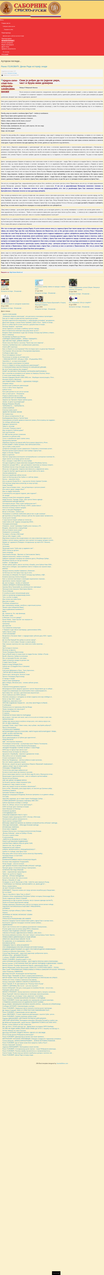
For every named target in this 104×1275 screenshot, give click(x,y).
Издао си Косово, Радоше (11, 452)
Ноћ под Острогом (8, 432)
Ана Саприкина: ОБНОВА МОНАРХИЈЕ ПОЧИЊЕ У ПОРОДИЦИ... (24, 998)
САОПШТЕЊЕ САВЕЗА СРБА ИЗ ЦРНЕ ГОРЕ (17, 843)
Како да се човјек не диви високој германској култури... (20, 318)
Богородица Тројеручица (10, 711)
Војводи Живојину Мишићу (11, 404)
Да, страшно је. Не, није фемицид (13, 613)
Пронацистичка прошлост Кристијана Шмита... (17, 589)
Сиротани (5, 638)
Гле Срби (5, 796)
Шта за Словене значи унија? (12, 530)
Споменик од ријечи (9, 811)
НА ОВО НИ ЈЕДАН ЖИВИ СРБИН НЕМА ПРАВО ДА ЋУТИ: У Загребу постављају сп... (31, 1028)
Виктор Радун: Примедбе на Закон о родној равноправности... (23, 975)
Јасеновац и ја (7, 916)
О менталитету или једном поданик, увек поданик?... (20, 493)
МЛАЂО (5, 568)
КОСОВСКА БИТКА (8, 943)
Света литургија (7, 552)
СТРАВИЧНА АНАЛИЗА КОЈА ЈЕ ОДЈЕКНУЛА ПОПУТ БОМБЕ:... (23, 1002)
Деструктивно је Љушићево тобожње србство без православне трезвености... (28, 516)
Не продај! (5, 495)
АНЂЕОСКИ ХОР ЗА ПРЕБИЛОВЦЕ (14, 398)
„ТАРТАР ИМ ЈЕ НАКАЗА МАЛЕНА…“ (14, 672)
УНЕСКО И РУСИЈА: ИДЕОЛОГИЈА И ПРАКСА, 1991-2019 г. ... (23, 933)
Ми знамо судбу (7, 615)
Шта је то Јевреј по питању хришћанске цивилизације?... (21, 365)
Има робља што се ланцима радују (14, 756)
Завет (4, 646)
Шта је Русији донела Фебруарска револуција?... (18, 1034)
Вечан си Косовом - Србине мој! (13, 511)
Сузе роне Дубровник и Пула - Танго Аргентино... (18, 670)
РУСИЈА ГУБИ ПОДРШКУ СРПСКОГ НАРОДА (17, 931)
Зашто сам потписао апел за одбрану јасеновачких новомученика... (25, 927)
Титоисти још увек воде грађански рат (15, 770)
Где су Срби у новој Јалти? (11, 446)
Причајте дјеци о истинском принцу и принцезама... (19, 868)
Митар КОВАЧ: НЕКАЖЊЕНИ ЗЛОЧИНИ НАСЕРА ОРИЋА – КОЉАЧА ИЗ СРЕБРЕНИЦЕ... (32, 1004)
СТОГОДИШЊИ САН (9, 813)
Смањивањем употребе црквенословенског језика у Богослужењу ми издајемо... (29, 420)
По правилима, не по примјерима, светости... (17, 941)
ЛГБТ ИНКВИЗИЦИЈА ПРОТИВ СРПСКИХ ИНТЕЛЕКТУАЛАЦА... (23, 947)
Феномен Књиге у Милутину (11, 379)
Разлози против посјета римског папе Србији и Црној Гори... (22, 450)
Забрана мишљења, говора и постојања (15, 556)
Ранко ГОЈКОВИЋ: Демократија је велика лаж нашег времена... (23, 1036)
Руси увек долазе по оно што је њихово (15, 391)
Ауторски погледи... (13, 73)
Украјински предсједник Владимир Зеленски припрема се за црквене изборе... (28, 794)
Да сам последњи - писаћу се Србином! (15, 583)
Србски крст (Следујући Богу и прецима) (15, 666)
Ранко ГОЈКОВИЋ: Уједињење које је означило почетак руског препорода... (27, 1008)
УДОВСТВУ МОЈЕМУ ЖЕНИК (12, 412)
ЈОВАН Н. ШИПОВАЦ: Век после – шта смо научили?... (20, 986)
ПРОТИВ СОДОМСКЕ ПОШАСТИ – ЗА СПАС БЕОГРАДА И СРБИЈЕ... (25, 703)
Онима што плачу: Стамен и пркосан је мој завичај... (20, 979)
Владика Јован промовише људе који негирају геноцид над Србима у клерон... (28, 332)
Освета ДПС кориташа (9, 347)
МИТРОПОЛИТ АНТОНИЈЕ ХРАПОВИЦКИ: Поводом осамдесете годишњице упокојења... (32, 1038)
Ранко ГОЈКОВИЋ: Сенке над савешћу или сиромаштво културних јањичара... (28, 1000)
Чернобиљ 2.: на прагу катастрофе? (14, 361)
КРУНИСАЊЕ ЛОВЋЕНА (10, 827)
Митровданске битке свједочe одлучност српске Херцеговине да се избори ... (28, 688)
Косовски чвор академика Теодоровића (15, 861)
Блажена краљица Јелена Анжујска (14, 577)
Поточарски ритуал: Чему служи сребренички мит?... (20, 503)
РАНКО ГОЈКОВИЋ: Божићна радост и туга (16, 959)
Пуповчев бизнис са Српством (12, 855)
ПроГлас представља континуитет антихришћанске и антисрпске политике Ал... (29, 457)
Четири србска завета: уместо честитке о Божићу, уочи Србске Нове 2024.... (27, 564)
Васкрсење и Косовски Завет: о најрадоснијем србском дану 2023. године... (27, 636)
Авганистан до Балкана (10, 778)
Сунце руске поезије (9, 518)
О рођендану (6, 705)
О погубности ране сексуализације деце (15, 593)
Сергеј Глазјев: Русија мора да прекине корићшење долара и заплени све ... (28, 1053)
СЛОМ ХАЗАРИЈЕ (8, 408)
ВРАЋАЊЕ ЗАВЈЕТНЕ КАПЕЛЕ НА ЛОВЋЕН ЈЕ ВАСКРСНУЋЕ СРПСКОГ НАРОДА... (30, 823)
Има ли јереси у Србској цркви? (13, 430)
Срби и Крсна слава (9, 632)
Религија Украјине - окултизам (12, 326)
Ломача (5, 912)
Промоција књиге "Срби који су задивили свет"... (18, 548)
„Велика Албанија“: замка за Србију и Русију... (17, 833)
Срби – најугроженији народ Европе (14, 872)
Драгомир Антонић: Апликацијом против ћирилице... (19, 973)
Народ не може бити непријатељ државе (16, 497)
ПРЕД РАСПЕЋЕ (7, 739)
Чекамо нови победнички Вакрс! (13, 607)
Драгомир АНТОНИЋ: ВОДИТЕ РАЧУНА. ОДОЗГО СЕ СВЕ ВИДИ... (24, 1032)
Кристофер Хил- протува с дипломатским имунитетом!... (21, 693)
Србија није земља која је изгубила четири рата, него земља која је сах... (26, 721)
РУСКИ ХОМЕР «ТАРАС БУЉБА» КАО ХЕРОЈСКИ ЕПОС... (22, 444)
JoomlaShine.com (62, 1063)
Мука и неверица (8, 334)
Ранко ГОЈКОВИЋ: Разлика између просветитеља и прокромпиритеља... (26, 1051)
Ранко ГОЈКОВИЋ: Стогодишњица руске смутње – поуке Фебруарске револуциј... (29, 1049)
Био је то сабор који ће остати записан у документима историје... (24, 324)
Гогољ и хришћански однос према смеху (16, 438)
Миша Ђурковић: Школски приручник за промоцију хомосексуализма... (26, 994)
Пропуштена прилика (9, 440)
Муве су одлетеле (8, 454)
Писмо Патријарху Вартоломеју (12, 652)
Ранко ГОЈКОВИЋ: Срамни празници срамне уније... (20, 1016)
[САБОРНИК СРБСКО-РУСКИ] (30, 9)
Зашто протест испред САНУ (12, 821)
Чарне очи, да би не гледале (12, 874)
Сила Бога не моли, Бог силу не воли (14, 878)
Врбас (4, 611)
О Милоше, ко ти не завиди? (11, 617)
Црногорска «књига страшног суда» (14, 581)
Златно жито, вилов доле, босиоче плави (16, 674)
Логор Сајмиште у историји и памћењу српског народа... (21, 328)
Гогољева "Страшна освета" (11, 428)
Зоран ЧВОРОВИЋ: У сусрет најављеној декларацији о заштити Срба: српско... (28, 1014)
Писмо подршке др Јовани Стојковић (14, 898)
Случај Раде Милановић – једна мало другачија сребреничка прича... (25, 953)
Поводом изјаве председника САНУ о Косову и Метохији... (21, 817)
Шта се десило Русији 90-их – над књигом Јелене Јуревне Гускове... (25, 481)
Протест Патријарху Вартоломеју (13, 676)
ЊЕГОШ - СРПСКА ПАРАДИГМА (13, 876)
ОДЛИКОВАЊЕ (7, 925)
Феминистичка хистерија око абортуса (15, 752)
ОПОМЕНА (6, 908)
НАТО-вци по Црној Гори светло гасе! (14, 750)
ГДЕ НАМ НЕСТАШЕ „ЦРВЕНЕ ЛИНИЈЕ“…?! (17, 341)
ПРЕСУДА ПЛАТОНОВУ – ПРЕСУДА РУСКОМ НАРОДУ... (21, 825)
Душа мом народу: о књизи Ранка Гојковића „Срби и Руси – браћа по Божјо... (28, 322)
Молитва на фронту (9, 650)
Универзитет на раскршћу (11, 532)
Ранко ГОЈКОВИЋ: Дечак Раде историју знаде (24, 66)
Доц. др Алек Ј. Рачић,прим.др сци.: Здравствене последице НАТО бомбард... (28, 1026)
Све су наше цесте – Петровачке (13, 393)
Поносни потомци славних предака (14, 507)
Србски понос (7, 389)
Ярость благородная (9, 727)
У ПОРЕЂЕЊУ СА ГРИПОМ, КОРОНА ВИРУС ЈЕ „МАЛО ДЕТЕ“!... (24, 884)
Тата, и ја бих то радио (10, 597)
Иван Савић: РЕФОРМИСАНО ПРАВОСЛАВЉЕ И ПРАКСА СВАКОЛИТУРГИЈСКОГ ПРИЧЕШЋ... (34, 969)
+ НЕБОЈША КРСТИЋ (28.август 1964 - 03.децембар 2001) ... (23, 359)
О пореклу (5, 713)
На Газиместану (7, 414)
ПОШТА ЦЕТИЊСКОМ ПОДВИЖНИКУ (15, 841)
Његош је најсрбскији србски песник (14, 475)
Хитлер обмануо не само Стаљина (14, 1030)
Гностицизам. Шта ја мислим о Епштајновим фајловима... (21, 351)
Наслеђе (5, 684)
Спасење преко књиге (9, 410)
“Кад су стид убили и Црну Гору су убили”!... (17, 894)
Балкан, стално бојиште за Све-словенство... (17, 1024)
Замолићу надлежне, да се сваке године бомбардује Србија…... (23, 798)
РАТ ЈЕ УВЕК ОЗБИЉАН (10, 723)
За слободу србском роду (10, 422)
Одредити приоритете (9, 424)
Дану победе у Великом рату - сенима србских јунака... (20, 682)
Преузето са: (5, 272)
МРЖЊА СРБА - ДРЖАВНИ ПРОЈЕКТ (15, 955)
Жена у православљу (9, 886)
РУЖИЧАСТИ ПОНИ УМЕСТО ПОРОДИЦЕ (16, 715)
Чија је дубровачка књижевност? (13, 609)
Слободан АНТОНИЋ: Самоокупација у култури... (18, 1006)
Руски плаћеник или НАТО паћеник (14, 695)
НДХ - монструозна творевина (12, 741)
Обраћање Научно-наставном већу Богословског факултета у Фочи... (25, 442)
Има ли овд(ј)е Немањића (11, 491)
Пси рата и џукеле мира (10, 835)
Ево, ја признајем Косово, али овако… (15, 658)
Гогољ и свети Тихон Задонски (12, 387)
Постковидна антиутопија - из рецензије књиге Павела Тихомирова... (25, 743)
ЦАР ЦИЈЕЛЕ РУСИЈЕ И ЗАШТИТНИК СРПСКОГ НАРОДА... (22, 866)
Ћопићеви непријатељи (10, 603)
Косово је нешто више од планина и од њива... (18, 772)
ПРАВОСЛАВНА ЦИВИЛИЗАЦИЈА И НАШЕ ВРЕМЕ (19, 937)
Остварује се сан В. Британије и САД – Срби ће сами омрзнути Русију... (26, 882)
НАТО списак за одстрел (10, 550)
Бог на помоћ (6, 892)
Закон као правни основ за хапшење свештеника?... (19, 786)
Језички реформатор (9, 473)
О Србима (5, 668)
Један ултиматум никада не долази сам (15, 660)
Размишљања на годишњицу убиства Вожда (17, 707)
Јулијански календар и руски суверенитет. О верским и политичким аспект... (27, 448)
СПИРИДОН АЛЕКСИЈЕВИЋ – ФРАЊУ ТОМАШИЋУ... (20, 339)
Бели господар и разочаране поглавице (15, 363)
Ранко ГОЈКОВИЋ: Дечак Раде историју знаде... (18, 1055)
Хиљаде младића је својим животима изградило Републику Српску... (25, 463)
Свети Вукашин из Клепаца (11, 809)
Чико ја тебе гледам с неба (11, 536)
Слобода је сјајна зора (9, 353)
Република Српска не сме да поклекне (15, 560)
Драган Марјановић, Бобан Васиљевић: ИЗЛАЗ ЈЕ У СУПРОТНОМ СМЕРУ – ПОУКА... (31, 967)
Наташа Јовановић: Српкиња (12, 1045)
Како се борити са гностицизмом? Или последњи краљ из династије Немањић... (29, 349)
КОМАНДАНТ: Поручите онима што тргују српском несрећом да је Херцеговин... (29, 890)
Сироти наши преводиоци (11, 680)
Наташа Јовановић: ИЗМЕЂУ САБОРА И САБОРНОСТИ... (21, 981)
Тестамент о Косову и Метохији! (13, 534)
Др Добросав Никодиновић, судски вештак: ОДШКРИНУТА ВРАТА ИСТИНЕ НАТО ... (30, 1022)
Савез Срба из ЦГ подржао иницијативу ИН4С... (18, 522)
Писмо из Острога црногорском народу (15, 902)
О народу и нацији (8, 678)
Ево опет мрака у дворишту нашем (14, 762)
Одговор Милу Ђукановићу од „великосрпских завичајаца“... (22, 587)
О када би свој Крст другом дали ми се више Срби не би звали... (23, 471)
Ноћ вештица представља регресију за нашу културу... (20, 483)
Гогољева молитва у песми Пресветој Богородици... (19, 745)
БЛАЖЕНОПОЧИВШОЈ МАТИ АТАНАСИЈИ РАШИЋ (19, 859)
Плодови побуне (7, 383)
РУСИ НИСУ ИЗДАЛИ (9, 829)
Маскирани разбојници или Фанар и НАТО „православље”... (22, 505)
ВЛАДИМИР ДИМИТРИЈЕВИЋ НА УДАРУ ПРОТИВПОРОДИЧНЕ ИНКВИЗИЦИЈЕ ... (29, 949)
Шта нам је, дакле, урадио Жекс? (13, 489)
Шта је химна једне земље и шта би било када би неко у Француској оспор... (28, 774)
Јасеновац (5, 546)
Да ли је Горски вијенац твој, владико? (15, 369)
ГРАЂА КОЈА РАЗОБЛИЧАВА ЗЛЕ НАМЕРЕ (16, 918)
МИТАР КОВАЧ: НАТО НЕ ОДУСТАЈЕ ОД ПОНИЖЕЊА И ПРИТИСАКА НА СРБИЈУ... (30, 977)
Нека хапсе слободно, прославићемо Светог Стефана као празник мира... (27, 566)
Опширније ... (18, 291)
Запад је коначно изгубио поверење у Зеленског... (19, 570)
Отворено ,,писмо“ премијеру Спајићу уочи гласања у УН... (22, 526)
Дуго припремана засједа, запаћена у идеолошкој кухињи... (22, 605)
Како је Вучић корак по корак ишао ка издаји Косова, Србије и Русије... (25, 654)
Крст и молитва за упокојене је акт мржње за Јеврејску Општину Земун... (26, 373)
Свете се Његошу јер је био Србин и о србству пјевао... (20, 477)
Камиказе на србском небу (11, 436)
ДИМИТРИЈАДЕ (7, 857)
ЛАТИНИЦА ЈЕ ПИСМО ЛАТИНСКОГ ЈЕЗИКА (17, 914)
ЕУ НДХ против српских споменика (14, 434)
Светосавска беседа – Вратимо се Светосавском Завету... (21, 554)
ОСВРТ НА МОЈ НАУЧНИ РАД (12, 733)
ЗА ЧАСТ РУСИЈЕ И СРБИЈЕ (12, 888)
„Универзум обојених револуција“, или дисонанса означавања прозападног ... (28, 316)
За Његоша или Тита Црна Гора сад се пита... (17, 573)
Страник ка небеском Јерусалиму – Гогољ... (17, 951)
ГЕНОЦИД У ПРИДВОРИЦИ (11, 768)
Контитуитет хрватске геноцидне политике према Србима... (22, 922)
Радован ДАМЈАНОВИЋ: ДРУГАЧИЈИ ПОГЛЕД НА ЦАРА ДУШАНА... (24, 1018)
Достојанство (6, 625)
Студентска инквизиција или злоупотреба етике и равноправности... (25, 691)
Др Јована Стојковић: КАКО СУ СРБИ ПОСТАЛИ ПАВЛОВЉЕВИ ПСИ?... (26, 1010)
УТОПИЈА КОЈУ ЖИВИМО (11, 729)
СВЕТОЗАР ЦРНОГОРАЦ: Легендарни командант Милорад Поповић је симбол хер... (30, 1020)
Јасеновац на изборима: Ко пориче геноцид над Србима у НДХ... (24, 575)
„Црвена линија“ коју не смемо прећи (14, 766)
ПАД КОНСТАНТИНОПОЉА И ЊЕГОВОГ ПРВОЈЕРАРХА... (22, 906)
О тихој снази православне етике (13, 375)
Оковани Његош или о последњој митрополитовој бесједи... (22, 831)
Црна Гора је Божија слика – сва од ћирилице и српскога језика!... (24, 487)
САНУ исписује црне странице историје (15, 807)
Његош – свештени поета (10, 479)
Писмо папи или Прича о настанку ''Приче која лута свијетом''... (23, 343)
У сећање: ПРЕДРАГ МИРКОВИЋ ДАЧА (15, 957)
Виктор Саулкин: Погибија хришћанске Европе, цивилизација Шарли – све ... (28, 965)
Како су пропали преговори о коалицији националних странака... (24, 579)
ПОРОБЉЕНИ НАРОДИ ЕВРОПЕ (13, 501)
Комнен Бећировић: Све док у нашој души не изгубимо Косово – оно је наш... (28, 988)
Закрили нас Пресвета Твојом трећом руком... (17, 400)
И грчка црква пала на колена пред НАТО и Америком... (21, 929)
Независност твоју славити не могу (14, 784)
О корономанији (7, 837)
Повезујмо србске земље (10, 990)
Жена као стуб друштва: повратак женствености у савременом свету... (25, 469)
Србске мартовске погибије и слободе (15, 802)
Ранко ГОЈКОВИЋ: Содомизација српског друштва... (19, 1012)
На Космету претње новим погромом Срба (16, 782)
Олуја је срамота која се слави (12, 395)
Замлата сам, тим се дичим (11, 845)
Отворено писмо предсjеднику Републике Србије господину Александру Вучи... (28, 896)
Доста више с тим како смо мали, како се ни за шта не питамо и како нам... (27, 717)
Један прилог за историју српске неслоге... (16, 459)
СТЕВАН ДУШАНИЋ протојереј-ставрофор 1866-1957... (21, 800)
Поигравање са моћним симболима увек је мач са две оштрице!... (24, 513)
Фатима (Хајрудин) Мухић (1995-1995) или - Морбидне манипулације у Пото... (28, 377)
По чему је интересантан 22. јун (13, 416)
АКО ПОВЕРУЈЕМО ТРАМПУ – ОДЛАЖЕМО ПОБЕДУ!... (21, 381)
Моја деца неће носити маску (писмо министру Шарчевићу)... (23, 853)
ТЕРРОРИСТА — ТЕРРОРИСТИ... (13, 406)
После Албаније (7, 591)
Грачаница (6, 623)
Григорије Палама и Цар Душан (13, 792)
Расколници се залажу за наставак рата (15, 357)
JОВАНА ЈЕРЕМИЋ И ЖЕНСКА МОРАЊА (16, 585)
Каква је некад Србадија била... (12, 664)
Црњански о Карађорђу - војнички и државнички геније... (21, 754)
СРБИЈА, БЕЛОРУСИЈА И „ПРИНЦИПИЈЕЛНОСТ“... (19, 849)
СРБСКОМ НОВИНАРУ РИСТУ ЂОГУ (14, 815)
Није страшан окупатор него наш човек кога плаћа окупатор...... (23, 644)
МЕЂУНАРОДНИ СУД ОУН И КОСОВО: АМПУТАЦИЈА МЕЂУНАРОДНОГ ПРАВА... (29, 731)
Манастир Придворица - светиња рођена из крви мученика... (22, 760)
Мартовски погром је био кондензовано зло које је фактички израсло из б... (27, 538)
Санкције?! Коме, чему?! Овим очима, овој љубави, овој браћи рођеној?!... (27, 725)
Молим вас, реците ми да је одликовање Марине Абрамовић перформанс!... (28, 764)
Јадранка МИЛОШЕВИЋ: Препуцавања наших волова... (21, 1047)
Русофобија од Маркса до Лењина (13, 336)
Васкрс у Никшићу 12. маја (11, 880)
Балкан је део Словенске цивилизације (15, 385)
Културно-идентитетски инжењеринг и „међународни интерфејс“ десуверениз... (29, 320)
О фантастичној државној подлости (14, 686)
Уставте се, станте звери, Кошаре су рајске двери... (19, 642)
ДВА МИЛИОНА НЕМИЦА (10, 735)
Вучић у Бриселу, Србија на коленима (15, 656)
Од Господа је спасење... (10, 648)
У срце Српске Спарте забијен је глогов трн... (17, 520)
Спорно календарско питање (12, 758)
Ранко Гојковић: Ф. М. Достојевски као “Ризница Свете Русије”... (23, 984)
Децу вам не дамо (8, 601)
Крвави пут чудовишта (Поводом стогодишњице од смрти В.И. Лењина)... (26, 542)
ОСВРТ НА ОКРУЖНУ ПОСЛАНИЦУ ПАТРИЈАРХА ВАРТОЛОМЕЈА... (25, 371)
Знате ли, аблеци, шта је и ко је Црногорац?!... (17, 804)
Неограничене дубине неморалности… (15, 819)
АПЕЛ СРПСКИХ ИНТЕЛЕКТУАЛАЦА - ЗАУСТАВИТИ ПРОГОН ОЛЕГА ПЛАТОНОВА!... (30, 961)
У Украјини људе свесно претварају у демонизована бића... (22, 629)
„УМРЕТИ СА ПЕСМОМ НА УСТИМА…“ (15, 839)
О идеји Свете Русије (9, 662)
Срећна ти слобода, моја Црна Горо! (14, 851)
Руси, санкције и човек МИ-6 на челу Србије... (17, 461)
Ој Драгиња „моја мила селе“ (12, 701)
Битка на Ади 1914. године (11, 699)
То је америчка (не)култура (11, 627)
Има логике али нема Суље (11, 599)
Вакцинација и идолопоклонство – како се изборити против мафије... (25, 776)
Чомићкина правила (9, 790)
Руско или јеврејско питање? (12, 355)
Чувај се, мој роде (8, 426)
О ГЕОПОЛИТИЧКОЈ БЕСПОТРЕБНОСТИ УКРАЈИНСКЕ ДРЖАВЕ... (24, 367)
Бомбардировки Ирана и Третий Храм (15, 418)
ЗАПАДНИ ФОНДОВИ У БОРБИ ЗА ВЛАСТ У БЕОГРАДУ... (21, 747)
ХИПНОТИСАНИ (7, 719)
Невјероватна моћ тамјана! (11, 847)
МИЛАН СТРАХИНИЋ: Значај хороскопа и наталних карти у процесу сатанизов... (29, 992)
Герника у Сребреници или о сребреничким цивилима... (21, 345)
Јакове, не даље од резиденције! (13, 402)
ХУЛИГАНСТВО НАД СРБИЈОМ (12, 870)
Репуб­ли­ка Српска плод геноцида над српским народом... (21, 467)
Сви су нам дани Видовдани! (12, 509)
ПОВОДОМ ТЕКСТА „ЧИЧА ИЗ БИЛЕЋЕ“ (15, 945)
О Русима (5, 544)
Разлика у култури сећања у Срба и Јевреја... (17, 910)
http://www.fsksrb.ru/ (16, 272)
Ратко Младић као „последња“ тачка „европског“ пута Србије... (23, 996)
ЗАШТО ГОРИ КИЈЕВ (9, 314)
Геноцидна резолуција (9, 524)
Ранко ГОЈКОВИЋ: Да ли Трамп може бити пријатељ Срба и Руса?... (25, 1043)
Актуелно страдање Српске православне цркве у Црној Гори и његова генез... (28, 920)
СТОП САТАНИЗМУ (8, 634)
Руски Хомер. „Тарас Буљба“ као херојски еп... (18, 619)
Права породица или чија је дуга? (13, 709)
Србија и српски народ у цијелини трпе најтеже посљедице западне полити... (28, 540)
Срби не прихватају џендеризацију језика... (16, 595)
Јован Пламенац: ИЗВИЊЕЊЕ (12, 971)
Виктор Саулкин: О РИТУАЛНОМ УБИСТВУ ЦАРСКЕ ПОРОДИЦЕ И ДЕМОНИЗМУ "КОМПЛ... (33, 963)
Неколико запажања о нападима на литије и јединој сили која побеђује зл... (27, 697)
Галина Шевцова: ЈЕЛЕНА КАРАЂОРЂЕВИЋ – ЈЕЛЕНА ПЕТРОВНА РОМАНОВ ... (29, 1041)
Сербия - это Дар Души (10, 562)
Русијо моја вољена (9, 621)
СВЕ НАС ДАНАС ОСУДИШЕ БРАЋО (14, 780)
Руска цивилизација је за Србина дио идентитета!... (19, 737)
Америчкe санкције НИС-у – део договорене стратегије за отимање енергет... (28, 465)
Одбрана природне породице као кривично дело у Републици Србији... (26, 558)
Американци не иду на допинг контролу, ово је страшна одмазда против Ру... (28, 900)
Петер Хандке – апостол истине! (13, 863)
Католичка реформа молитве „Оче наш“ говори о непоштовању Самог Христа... (29, 935)
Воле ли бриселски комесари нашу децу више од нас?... (21, 330)
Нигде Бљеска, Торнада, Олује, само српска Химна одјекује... (23, 499)
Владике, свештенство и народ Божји (14, 528)
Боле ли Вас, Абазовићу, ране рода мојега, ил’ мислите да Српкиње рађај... (27, 788)
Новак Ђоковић (7, 485)
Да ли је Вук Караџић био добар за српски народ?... (19, 640)
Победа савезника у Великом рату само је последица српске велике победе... (28, 904)
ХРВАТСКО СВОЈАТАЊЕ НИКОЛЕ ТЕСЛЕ (16, 939)
